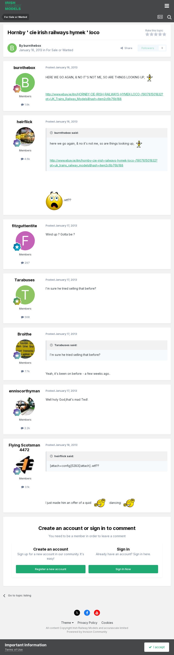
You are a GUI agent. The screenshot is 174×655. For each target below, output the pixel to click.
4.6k (27, 159)
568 (27, 317)
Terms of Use (14, 649)
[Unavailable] (54, 200)
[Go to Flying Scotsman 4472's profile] (25, 464)
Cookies (107, 622)
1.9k (26, 104)
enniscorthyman (24, 391)
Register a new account (50, 569)
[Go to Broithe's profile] (25, 349)
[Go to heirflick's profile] (25, 136)
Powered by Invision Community (87, 631)
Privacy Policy (87, 622)
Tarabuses (24, 280)
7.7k (27, 371)
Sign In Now (123, 569)
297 (27, 262)
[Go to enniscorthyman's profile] (25, 406)
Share (127, 48)
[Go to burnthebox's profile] (12, 48)
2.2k (27, 428)
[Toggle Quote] (52, 132)
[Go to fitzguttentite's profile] (25, 240)
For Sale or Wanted (59, 50)
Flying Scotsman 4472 (24, 447)
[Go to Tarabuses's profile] (25, 294)
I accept (158, 647)
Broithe (24, 334)
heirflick (24, 122)
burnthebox (32, 45)
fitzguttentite (24, 226)
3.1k (26, 487)
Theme (66, 622)
